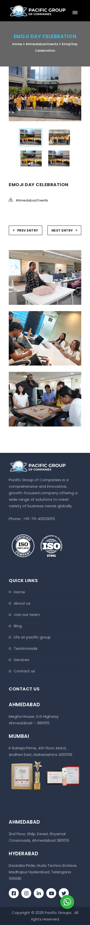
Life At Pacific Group (32, 637)
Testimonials (26, 648)
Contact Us (24, 671)
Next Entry (62, 230)
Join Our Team (27, 614)
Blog (18, 625)
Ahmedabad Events (42, 44)
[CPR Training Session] (38, 250)
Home (17, 44)
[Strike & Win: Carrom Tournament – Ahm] (38, 372)
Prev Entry (27, 230)
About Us (22, 603)
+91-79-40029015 (39, 518)
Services (21, 659)
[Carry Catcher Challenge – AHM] (38, 311)
